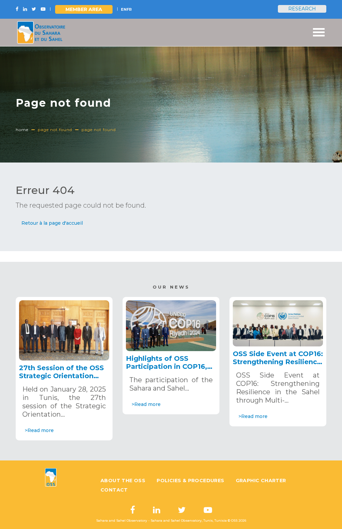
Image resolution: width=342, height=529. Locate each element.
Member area (83, 9)
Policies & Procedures (190, 481)
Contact (114, 490)
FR (129, 9)
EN (124, 9)
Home (22, 129)
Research (302, 9)
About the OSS (123, 481)
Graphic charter (261, 481)
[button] (52, 223)
